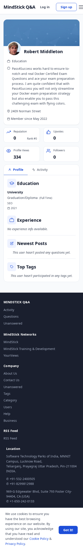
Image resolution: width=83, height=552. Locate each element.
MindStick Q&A (19, 7)
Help (7, 414)
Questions (11, 316)
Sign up (66, 7)
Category (10, 400)
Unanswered (13, 323)
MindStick (11, 342)
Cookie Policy (38, 538)
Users (8, 407)
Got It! (68, 530)
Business (10, 420)
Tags (7, 393)
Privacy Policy (15, 544)
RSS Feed (10, 438)
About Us (10, 373)
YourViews (11, 355)
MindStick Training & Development (29, 349)
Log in (45, 7)
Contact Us (11, 380)
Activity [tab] (42, 169)
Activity (9, 310)
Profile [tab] (18, 169)
